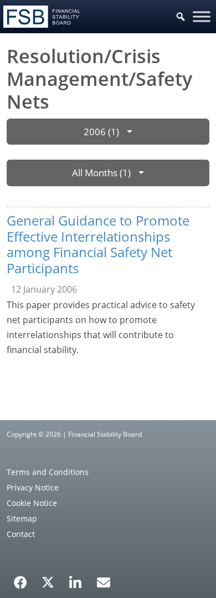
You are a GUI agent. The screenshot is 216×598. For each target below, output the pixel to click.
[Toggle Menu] (201, 16)
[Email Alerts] (103, 581)
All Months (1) (101, 172)
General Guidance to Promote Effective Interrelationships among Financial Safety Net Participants (98, 244)
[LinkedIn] (75, 578)
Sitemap (22, 518)
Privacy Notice (33, 487)
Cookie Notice (32, 503)
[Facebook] (20, 578)
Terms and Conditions (48, 472)
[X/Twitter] (47, 581)
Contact (21, 534)
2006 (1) (101, 131)
